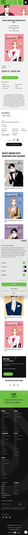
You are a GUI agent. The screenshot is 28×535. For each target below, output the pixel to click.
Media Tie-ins (16, 448)
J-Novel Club (16, 494)
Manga (16, 411)
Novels (3, 411)
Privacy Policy (13, 509)
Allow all (14, 284)
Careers (3, 489)
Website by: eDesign (14, 532)
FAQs (3, 491)
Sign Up (20, 504)
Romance (8, 115)
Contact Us (4, 497)
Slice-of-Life (4, 429)
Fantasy (3, 420)
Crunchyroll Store (19, 88)
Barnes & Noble (18, 84)
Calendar (3, 486)
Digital (3, 458)
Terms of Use (21, 509)
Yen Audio (16, 490)
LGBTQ (3, 424)
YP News (3, 484)
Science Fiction (4, 427)
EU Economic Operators (6, 495)
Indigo (16, 86)
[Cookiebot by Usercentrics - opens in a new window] (21, 241)
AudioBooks (5, 433)
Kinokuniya (5, 88)
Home (3, 17)
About (3, 488)
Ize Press (15, 492)
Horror (3, 422)
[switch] (25, 267)
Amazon (5, 84)
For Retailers (4, 493)
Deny (14, 293)
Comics (6, 17)
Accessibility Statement (14, 529)
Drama (3, 418)
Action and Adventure (6, 413)
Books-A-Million (6, 86)
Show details (21, 280)
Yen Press (16, 484)
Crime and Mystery (5, 416)
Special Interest (4, 431)
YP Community (4, 482)
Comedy (3, 115)
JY (14, 488)
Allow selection (14, 288)
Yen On (15, 486)
